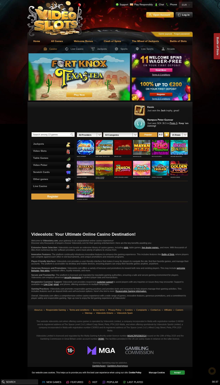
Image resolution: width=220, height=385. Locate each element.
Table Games (40, 158)
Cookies (129, 310)
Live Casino (77, 48)
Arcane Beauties (176, 156)
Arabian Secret (82, 199)
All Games (57, 41)
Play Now (85, 151)
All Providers (85, 135)
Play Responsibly (143, 4)
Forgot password (182, 34)
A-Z (160, 134)
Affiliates (168, 310)
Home (36, 41)
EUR (184, 4)
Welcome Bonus (83, 41)
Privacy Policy (114, 310)
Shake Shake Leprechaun (100, 178)
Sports (124, 48)
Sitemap (88, 313)
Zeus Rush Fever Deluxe (141, 177)
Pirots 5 (173, 123)
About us (38, 310)
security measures (72, 277)
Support (124, 4)
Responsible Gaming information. (131, 291)
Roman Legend (82, 177)
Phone (173, 4)
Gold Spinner (81, 156)
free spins (45, 270)
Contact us (156, 310)
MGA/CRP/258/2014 (136, 336)
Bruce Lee (117, 156)
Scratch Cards (41, 172)
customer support (105, 282)
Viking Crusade (157, 177)
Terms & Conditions (161, 75)
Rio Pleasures (157, 156)
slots (126, 247)
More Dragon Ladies (121, 177)
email (56, 284)
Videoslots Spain (125, 313)
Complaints (141, 310)
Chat (161, 4)
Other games (40, 179)
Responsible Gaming (56, 310)
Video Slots (40, 150)
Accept (177, 372)
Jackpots (101, 48)
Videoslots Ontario (104, 313)
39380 (101, 339)
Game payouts (165, 34)
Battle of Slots (178, 41)
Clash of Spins (112, 41)
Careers (179, 310)
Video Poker (40, 165)
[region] (110, 373)
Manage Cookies (157, 372)
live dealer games (150, 247)
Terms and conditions (79, 310)
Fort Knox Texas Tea (103, 156)
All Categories (112, 135)
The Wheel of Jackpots (145, 41)
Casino (53, 48)
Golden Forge (175, 177)
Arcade (170, 48)
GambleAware (99, 366)
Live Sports (147, 48)
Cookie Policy (135, 372)
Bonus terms (99, 310)
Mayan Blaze (137, 156)
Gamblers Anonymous (117, 366)
